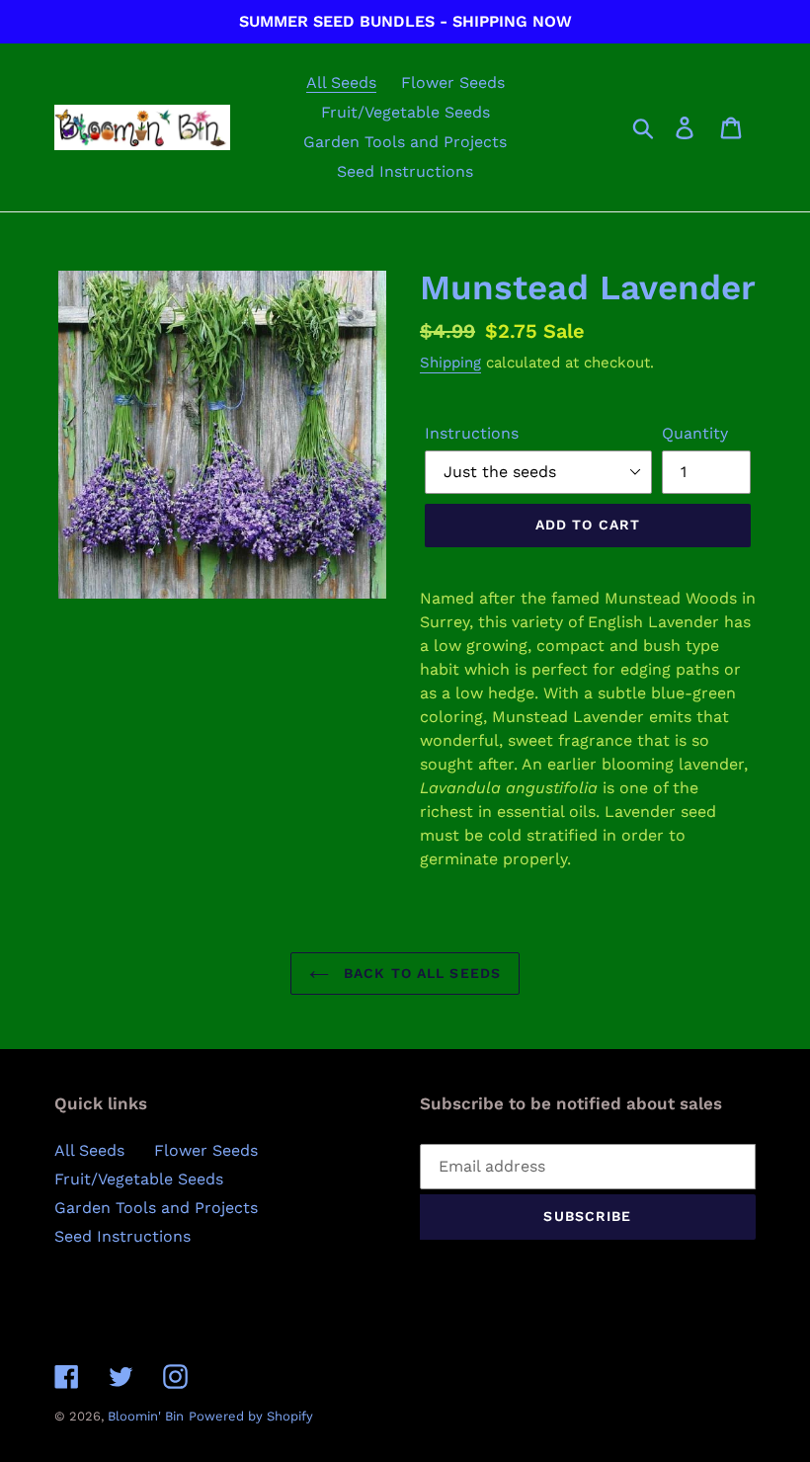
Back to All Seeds (420, 973)
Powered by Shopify (251, 1416)
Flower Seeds (206, 1150)
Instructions (472, 433)
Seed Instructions (122, 1236)
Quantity (695, 433)
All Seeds (89, 1150)
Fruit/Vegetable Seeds (138, 1179)
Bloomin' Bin (146, 1416)
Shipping (450, 362)
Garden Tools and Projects (156, 1207)
